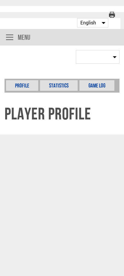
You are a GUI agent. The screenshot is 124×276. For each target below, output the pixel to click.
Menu (24, 37)
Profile (22, 85)
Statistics (59, 85)
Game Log (96, 85)
